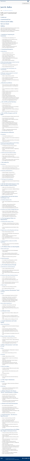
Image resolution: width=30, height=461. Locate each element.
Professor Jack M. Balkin (7, 21)
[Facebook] (22, 458)
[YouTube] (26, 458)
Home (1, 10)
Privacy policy (12, 458)
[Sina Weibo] (27, 458)
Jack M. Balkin (6, 7)
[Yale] (2, 458)
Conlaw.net (3, 17)
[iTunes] (25, 458)
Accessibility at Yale (8, 458)
